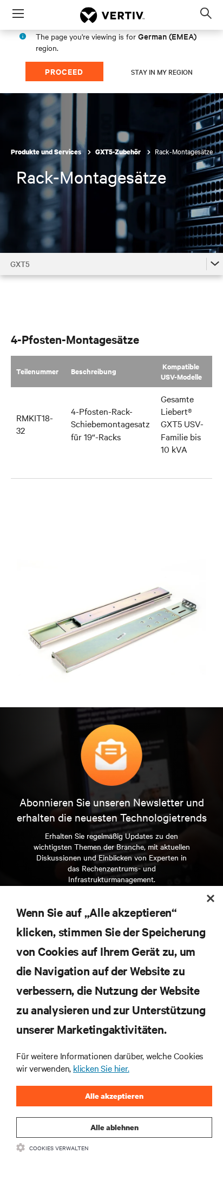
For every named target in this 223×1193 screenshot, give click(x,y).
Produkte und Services (47, 152)
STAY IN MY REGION (162, 71)
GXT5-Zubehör (118, 152)
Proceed (64, 71)
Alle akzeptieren (114, 1096)
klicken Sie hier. (101, 1068)
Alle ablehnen (114, 1127)
